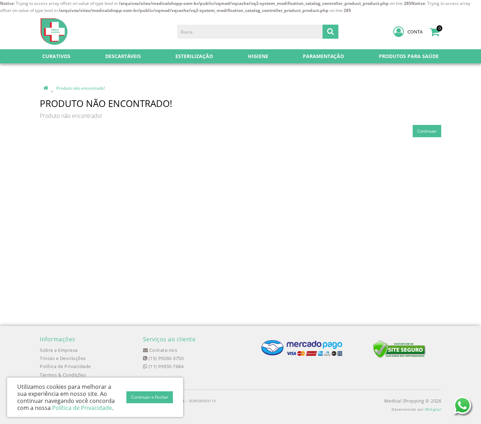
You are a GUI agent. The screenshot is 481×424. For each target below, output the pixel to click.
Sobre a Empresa (59, 350)
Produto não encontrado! (80, 88)
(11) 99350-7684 (165, 366)
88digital (433, 409)
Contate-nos (162, 350)
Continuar (427, 131)
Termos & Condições (63, 375)
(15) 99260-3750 (165, 358)
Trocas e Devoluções (63, 358)
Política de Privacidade (65, 366)
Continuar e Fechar (149, 397)
